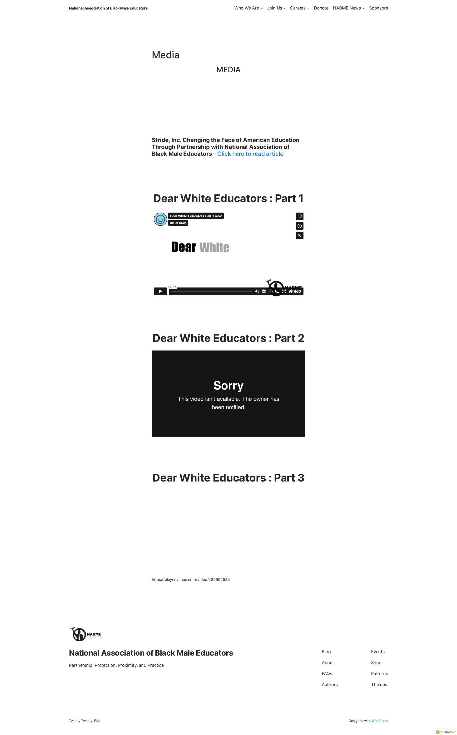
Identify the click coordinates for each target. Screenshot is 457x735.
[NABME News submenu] (363, 8)
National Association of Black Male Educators (108, 8)
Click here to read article (250, 153)
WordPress (380, 721)
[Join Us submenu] (284, 8)
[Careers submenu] (308, 8)
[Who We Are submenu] (261, 8)
